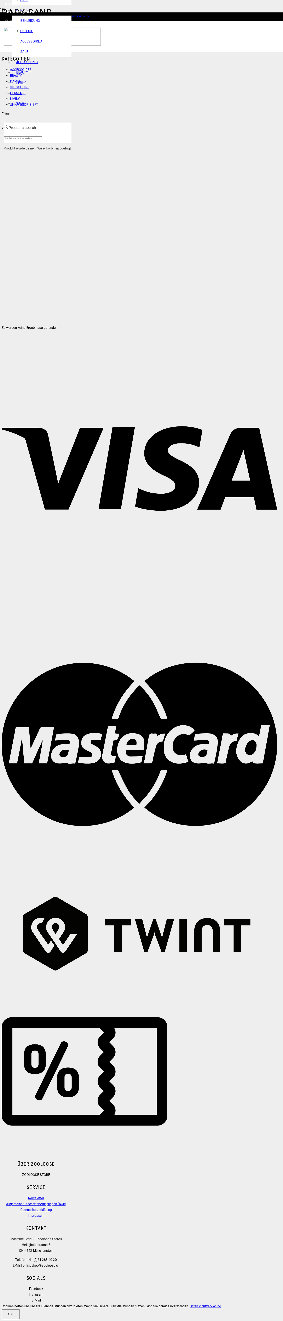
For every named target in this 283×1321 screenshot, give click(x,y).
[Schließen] (3, 120)
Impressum (36, 1216)
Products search (22, 127)
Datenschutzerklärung (36, 1210)
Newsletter (36, 1198)
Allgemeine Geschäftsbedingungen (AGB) (36, 1204)
